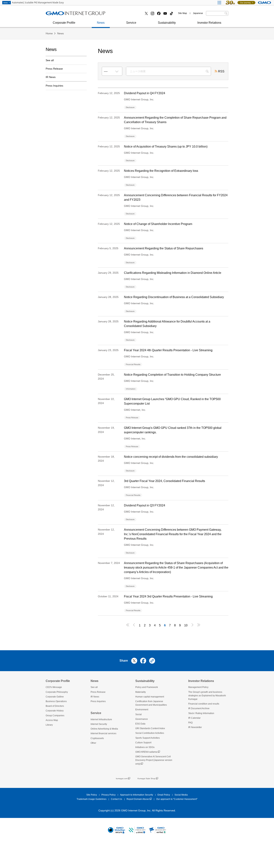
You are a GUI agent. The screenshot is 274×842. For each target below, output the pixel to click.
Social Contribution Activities (149, 733)
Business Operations (63, 14)
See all (50, 60)
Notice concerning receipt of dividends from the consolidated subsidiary (171, 456)
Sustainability (167, 22)
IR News (51, 77)
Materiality (140, 692)
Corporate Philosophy (57, 692)
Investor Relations (209, 22)
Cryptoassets (121, 14)
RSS (221, 71)
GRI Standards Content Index (150, 728)
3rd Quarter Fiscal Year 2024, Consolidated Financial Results (164, 481)
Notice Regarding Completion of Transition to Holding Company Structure (172, 374)
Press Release (59, 14)
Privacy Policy (108, 795)
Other (93, 743)
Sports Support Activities (147, 738)
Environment (141, 709)
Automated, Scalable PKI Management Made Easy (33, 2)
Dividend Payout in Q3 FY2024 (144, 505)
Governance (141, 719)
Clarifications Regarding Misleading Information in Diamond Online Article (172, 272)
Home (49, 33)
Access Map (52, 720)
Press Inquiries (54, 85)
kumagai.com (121, 778)
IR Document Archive (199, 708)
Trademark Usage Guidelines (91, 799)
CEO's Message (54, 687)
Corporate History (55, 710)
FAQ (190, 722)
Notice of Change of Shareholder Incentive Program (158, 224)
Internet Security (99, 724)
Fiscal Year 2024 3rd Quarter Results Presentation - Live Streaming (168, 596)
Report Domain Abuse (138, 799)
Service (131, 22)
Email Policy (164, 795)
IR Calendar (194, 718)
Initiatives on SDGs (145, 747)
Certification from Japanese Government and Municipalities (151, 703)
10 (186, 625)
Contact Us (116, 799)
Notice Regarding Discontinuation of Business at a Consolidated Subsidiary (174, 297)
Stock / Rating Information (67, 14)
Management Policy (198, 687)
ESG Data (140, 723)
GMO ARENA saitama (146, 752)
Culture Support (143, 742)
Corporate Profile (64, 22)
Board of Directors (55, 706)
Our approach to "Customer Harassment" (176, 799)
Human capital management (149, 696)
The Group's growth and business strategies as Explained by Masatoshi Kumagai (207, 695)
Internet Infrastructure (101, 719)
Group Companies (55, 715)
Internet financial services (66, 14)
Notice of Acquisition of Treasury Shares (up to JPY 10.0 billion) (165, 146)
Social (138, 714)
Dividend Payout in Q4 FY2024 (144, 93)
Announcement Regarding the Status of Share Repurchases (163, 248)
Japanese (198, 13)
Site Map (182, 13)
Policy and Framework (146, 687)
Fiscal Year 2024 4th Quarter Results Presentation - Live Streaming (168, 350)
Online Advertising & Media (104, 728)
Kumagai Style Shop (146, 778)
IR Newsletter (195, 727)
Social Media (181, 795)
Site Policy (91, 795)
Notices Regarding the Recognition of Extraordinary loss (161, 170)
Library (49, 725)
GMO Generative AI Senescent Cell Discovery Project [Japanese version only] (153, 760)
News (101, 22)
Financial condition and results (203, 703)
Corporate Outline (55, 696)
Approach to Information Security (136, 795)
